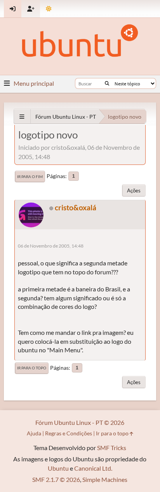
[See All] (21, 116)
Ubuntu (58, 468)
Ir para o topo (31, 368)
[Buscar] (107, 83)
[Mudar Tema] (48, 8)
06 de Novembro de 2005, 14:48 (50, 245)
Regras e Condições (68, 433)
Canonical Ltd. (93, 468)
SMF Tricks (111, 447)
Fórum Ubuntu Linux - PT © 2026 (79, 422)
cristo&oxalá (75, 207)
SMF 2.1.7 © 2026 (56, 479)
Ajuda (34, 433)
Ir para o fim (30, 176)
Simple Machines (104, 479)
